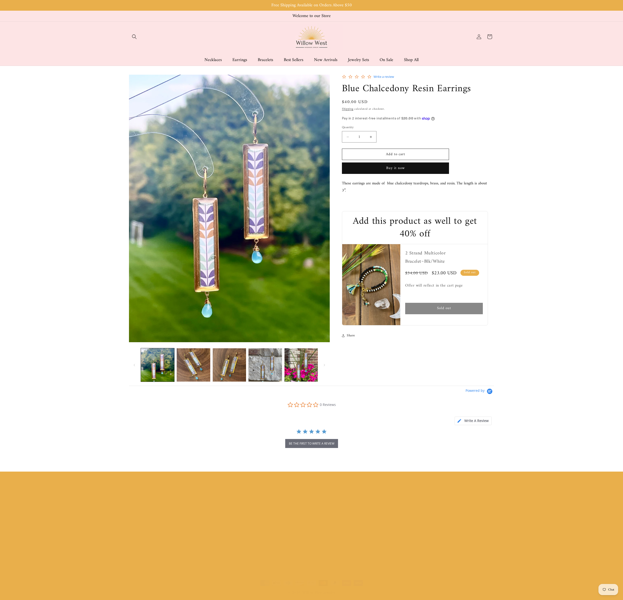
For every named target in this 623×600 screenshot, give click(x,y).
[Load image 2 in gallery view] (193, 365)
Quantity (348, 127)
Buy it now (395, 168)
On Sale (227, 556)
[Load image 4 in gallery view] (265, 365)
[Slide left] (134, 365)
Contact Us (322, 539)
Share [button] (351, 335)
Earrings (227, 513)
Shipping (347, 109)
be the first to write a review (311, 443)
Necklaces (229, 505)
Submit (483, 513)
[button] (134, 36)
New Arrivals (231, 539)
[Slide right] (324, 365)
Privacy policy (324, 505)
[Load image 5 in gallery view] (301, 365)
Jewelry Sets (230, 547)
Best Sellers (230, 531)
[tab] (473, 421)
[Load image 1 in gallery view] (157, 365)
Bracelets (228, 522)
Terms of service (326, 522)
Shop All (228, 564)
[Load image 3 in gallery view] (229, 365)
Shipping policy (325, 531)
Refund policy (324, 513)
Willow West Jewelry (318, 592)
